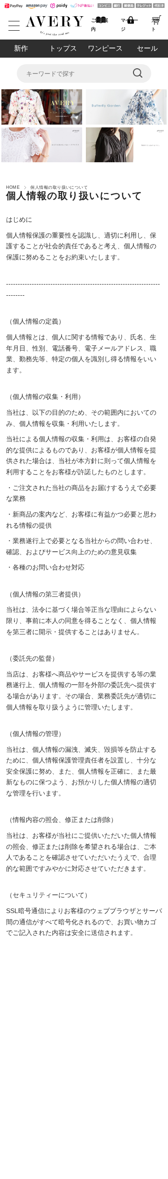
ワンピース (105, 48)
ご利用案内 (99, 25)
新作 (21, 48)
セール (147, 48)
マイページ (129, 25)
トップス (63, 48)
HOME (13, 187)
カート (155, 25)
